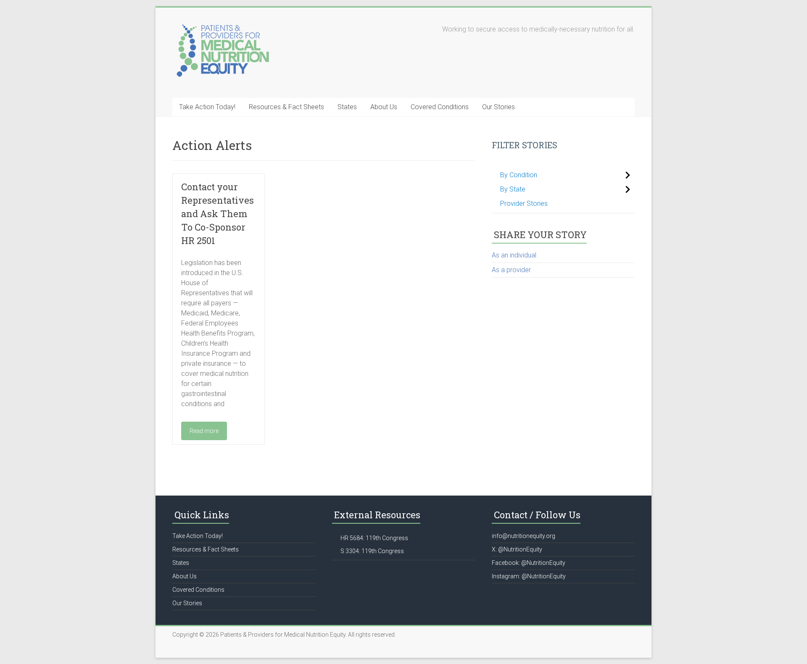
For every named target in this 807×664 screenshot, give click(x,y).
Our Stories (498, 107)
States (347, 107)
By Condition (518, 175)
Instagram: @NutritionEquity (529, 576)
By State (512, 189)
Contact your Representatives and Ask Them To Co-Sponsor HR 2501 (217, 214)
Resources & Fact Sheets (286, 107)
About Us (383, 107)
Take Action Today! (207, 107)
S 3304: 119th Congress (372, 551)
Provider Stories (524, 203)
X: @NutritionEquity (517, 549)
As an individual (514, 255)
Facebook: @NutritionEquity (528, 562)
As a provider (511, 270)
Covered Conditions (440, 107)
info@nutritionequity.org (523, 536)
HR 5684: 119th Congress (374, 538)
